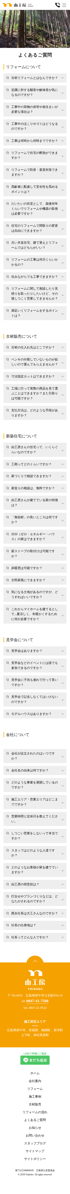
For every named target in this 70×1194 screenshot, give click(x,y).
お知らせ (35, 1127)
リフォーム (35, 1088)
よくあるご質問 (35, 1120)
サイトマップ (35, 1151)
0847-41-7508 (37, 1001)
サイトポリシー (35, 1159)
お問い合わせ (35, 1135)
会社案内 (35, 1081)
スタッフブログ (35, 1143)
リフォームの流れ (35, 1112)
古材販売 (35, 1104)
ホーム (35, 1073)
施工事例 (35, 1096)
